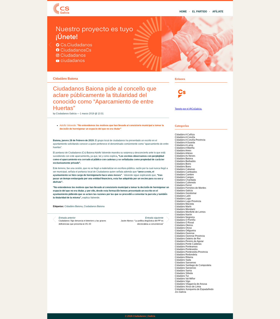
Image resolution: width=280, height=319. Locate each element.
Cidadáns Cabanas (185, 169)
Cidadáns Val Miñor (185, 278)
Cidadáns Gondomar (186, 193)
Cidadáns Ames (183, 150)
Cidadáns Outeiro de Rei (188, 238)
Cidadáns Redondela (186, 254)
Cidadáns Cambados (186, 172)
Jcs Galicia (180, 292)
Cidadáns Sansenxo (185, 262)
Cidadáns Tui (182, 276)
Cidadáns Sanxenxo (185, 268)
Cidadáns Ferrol (183, 185)
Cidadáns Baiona (65, 78)
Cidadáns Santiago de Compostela (193, 265)
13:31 (101, 113)
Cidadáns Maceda (184, 204)
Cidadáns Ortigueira (185, 230)
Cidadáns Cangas (184, 177)
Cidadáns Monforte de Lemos (190, 212)
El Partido (199, 11)
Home (183, 11)
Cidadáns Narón (183, 214)
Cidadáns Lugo (183, 198)
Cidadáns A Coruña (185, 137)
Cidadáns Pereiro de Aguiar (189, 241)
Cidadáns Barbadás (185, 161)
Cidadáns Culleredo (185, 182)
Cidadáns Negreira (185, 217)
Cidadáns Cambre (184, 174)
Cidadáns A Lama (184, 145)
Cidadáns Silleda (184, 273)
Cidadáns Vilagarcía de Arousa (191, 284)
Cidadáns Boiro (183, 164)
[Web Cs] (181, 93)
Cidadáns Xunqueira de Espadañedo (194, 289)
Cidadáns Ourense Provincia (190, 236)
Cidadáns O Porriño (185, 220)
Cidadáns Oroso (183, 228)
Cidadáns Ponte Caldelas (188, 244)
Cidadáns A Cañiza (185, 134)
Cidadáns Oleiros (184, 225)
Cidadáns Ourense (184, 233)
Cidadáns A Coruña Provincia (190, 140)
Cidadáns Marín (183, 206)
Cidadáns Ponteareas (186, 246)
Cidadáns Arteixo (184, 153)
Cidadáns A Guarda (185, 142)
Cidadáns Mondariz (185, 209)
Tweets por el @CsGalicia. (188, 108)
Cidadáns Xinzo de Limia (188, 286)
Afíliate (217, 11)
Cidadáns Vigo (182, 281)
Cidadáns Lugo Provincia (188, 201)
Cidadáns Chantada (185, 180)
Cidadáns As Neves (185, 156)
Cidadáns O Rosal (184, 222)
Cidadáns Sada (183, 260)
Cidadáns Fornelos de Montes (190, 188)
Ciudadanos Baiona (94, 206)
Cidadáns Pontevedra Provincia (191, 252)
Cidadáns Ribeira (184, 257)
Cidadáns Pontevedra (186, 249)
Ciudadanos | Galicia (144, 316)
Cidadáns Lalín (183, 196)
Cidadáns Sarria (183, 270)
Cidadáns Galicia (184, 190)
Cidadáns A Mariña (184, 148)
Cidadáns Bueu (183, 166)
